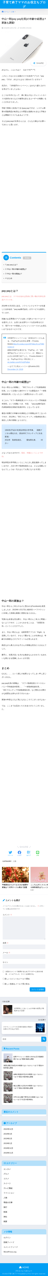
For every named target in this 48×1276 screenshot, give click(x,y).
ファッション (9, 1193)
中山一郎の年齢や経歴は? (16, 269)
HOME (25, 1267)
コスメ (6, 1179)
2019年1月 (8, 1143)
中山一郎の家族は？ (13, 274)
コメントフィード (11, 1247)
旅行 (5, 1207)
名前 (5, 943)
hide (27, 258)
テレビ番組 (8, 1188)
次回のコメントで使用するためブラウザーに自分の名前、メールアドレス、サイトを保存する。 (24, 973)
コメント (7, 915)
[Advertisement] (24, 160)
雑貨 (5, 1221)
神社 (5, 1217)
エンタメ (7, 1169)
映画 (5, 1212)
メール (6, 953)
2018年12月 (8, 1148)
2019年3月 (8, 1134)
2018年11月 (8, 1153)
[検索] (43, 1039)
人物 (14, 861)
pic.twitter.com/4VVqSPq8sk (18, 362)
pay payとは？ (11, 265)
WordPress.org (10, 1252)
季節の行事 (8, 1202)
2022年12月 (8, 1129)
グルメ (6, 1174)
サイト (5, 962)
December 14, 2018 (15, 369)
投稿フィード (9, 1242)
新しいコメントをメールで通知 (17, 979)
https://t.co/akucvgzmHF (22, 344)
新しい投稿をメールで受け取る (17, 984)
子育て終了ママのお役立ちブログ (24, 4)
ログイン (7, 1238)
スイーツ (7, 1183)
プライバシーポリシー (23, 1271)
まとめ (8, 278)
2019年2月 (8, 1139)
